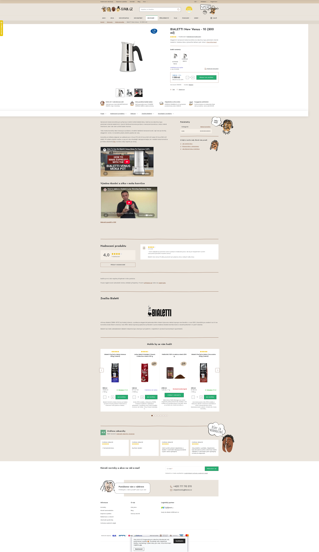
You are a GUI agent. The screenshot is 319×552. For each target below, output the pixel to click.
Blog (139, 1)
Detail (174, 395)
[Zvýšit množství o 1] (192, 77)
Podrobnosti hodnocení (194, 37)
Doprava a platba (121, 1)
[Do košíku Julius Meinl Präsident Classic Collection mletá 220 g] (151, 397)
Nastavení (139, 549)
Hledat (178, 9)
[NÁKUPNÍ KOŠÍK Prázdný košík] (210, 9)
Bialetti (191, 85)
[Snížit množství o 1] (187, 77)
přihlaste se (148, 283)
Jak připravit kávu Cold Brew (191, 149)
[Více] (213, 18)
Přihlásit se (211, 469)
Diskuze (133, 114)
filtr (114, 142)
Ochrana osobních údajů (108, 523)
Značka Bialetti (147, 114)
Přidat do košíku (206, 77)
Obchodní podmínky (107, 520)
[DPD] (130, 536)
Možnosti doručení (213, 69)
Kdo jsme (133, 507)
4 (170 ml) (175, 61)
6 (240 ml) (185, 59)
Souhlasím (179, 541)
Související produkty (165, 114)
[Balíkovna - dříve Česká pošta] (138, 535)
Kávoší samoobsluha (107, 510)
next (217, 370)
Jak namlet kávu (187, 144)
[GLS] (114, 536)
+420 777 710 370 (182, 486)
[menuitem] (105, 18)
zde (140, 545)
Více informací (211, 42)
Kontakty (103, 507)
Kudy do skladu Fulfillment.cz (170, 512)
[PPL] (122, 535)
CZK (195, 1)
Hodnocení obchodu (107, 1)
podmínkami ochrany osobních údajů (196, 473)
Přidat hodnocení (118, 265)
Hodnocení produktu (117, 114)
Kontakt (132, 1)
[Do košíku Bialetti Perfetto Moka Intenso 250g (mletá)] (122, 397)
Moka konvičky (205, 127)
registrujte (162, 283)
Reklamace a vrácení (107, 517)
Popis (102, 114)
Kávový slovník (135, 513)
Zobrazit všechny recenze (125, 434)
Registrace (214, 1)
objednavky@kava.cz (182, 490)
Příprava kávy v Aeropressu (190, 146)
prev (102, 370)
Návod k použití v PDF (108, 222)
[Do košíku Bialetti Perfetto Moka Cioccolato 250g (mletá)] (210, 397)
